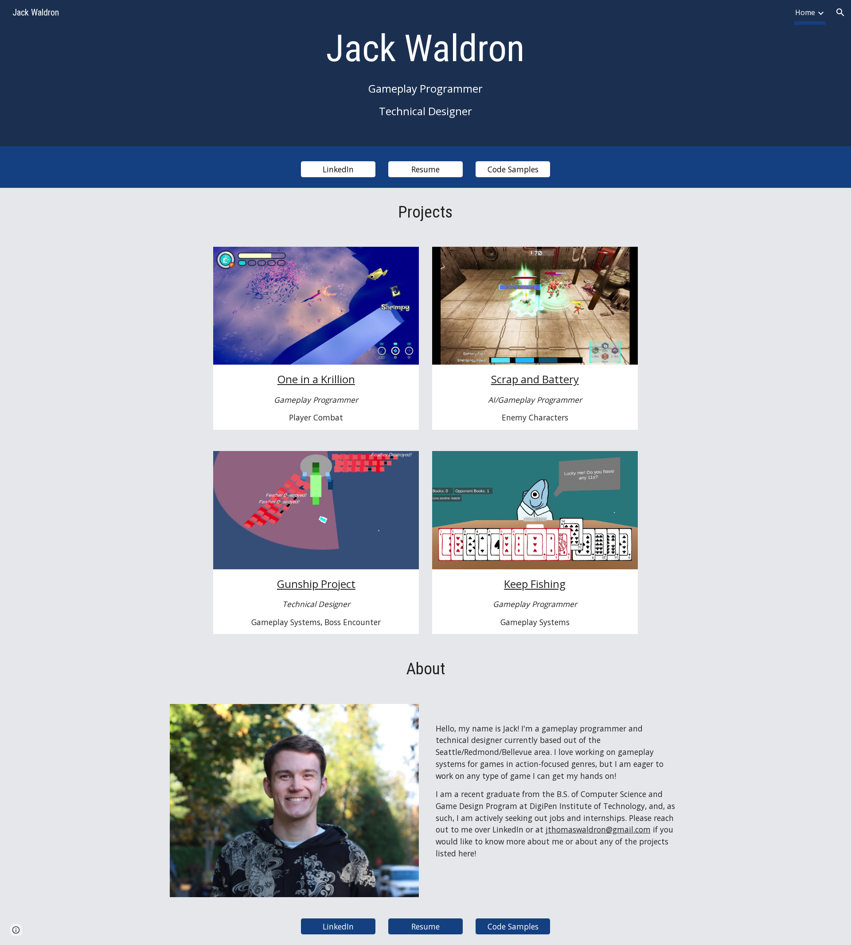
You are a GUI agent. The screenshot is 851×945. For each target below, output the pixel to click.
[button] (840, 12)
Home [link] (805, 12)
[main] (425, 75)
